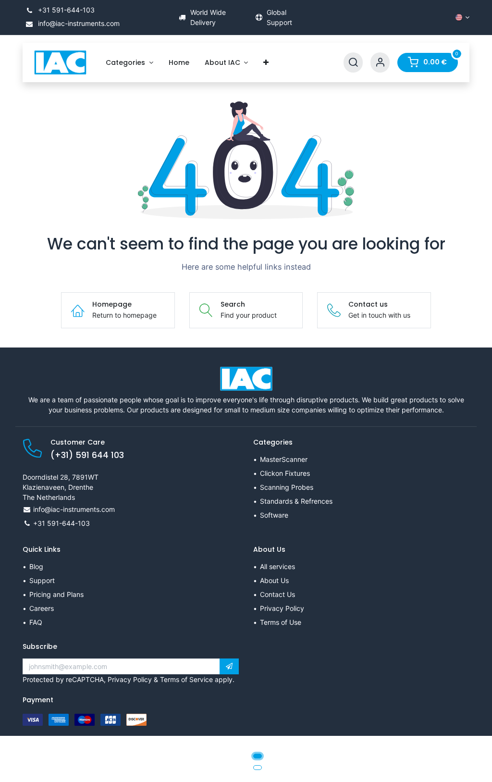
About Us (274, 580)
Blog (36, 566)
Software (274, 515)
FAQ (35, 622)
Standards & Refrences (296, 501)
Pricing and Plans (56, 594)
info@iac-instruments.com (78, 23)
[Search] (353, 62)
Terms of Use (280, 622)
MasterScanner (284, 459)
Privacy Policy (282, 608)
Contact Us (277, 594)
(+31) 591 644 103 (87, 455)
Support (42, 580)
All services (277, 566)
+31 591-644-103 (65, 10)
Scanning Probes (286, 487)
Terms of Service (186, 679)
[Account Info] (380, 62)
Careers (41, 608)
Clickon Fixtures (285, 473)
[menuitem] (129, 63)
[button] (229, 666)
